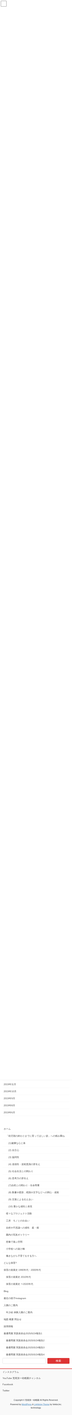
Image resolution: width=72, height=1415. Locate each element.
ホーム (7, 1129)
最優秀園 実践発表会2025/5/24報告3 (25, 1347)
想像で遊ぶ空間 (14, 1241)
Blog (6, 1291)
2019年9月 (9, 1098)
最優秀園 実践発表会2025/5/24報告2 (25, 1340)
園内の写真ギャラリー (17, 1234)
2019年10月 (10, 1091)
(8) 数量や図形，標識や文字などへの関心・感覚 (33, 1192)
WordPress (27, 1404)
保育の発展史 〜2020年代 (19, 1284)
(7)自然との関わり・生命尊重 (24, 1185)
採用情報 (8, 1326)
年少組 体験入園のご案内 (19, 1312)
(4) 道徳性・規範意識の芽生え (24, 1164)
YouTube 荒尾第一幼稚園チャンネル (22, 1378)
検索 (58, 1360)
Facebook (8, 1384)
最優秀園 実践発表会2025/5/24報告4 (25, 1354)
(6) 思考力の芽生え (18, 1178)
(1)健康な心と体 (16, 1143)
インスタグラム (11, 1372)
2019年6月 (9, 1112)
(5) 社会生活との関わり (20, 1171)
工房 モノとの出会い (17, 1220)
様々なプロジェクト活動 (19, 1213)
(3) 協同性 (13, 1157)
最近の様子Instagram (15, 1298)
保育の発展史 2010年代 (18, 1277)
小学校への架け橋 (15, 1248)
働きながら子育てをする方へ (21, 1256)
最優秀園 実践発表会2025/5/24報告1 (23, 1333)
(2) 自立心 (13, 1150)
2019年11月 (10, 1084)
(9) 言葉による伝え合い (20, 1199)
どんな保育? (10, 1263)
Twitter (6, 1390)
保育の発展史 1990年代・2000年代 (22, 1270)
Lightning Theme (41, 1404)
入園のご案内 (11, 1305)
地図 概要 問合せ (12, 1319)
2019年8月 (9, 1105)
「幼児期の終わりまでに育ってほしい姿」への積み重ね (35, 1136)
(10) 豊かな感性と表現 (20, 1206)
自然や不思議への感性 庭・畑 (22, 1227)
